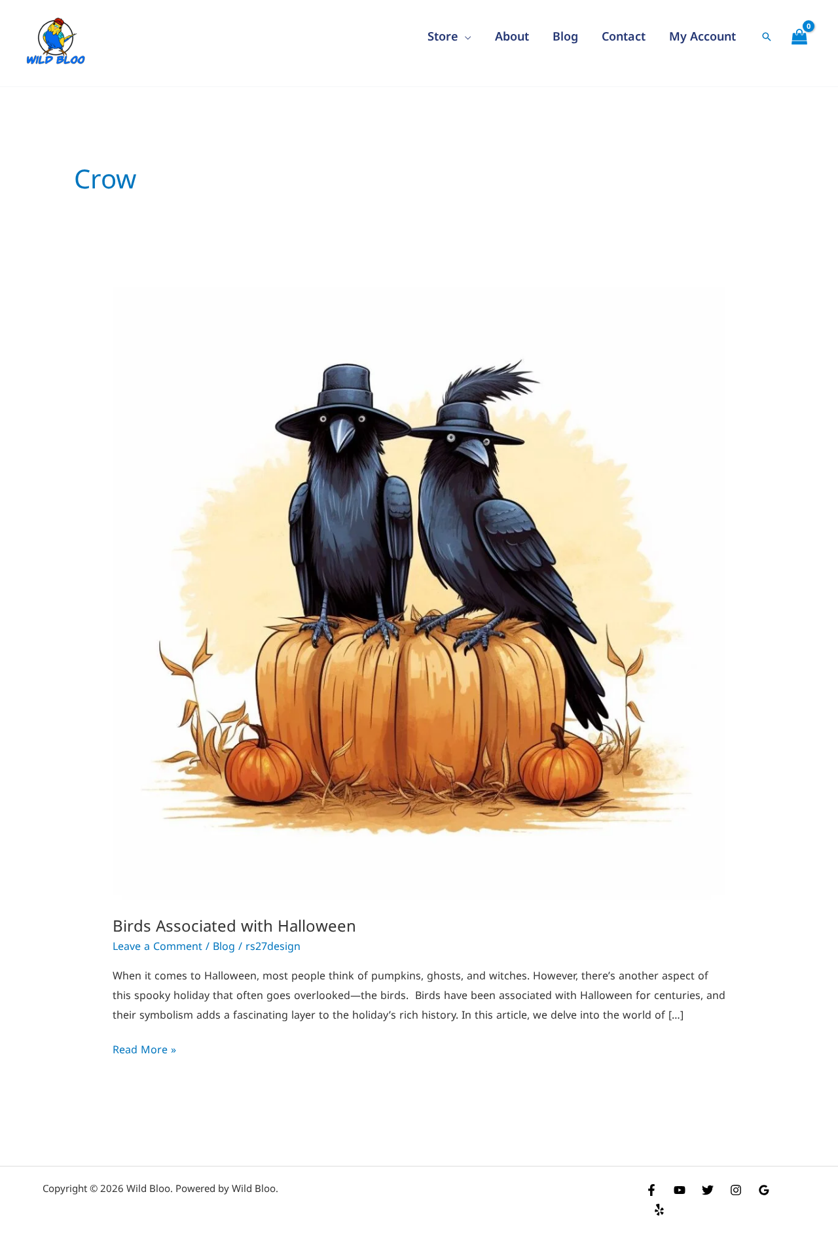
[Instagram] (736, 1190)
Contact (624, 36)
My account (702, 36)
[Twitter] (708, 1190)
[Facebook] (651, 1190)
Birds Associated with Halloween (234, 925)
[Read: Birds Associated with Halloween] (419, 592)
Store (443, 36)
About (512, 36)
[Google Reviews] (764, 1190)
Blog (565, 36)
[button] (767, 37)
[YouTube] (679, 1190)
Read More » (144, 1048)
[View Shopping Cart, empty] (799, 36)
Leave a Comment (157, 946)
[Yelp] (659, 1210)
